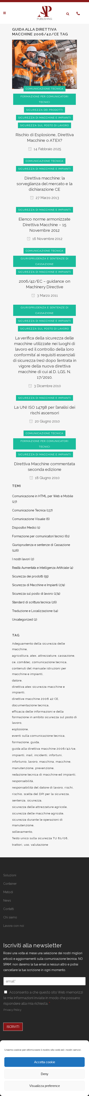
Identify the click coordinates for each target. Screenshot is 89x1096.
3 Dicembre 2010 (47, 386)
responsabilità (22, 781)
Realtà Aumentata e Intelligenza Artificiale (40, 567)
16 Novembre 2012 (47, 239)
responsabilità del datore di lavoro (37, 787)
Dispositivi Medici (24, 527)
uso (26, 844)
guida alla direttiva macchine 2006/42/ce (43, 748)
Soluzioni (9, 875)
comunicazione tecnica (49, 662)
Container (10, 883)
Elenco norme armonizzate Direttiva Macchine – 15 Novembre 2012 (44, 225)
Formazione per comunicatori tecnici (38, 536)
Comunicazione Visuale (28, 519)
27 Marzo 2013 (47, 198)
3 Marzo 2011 (47, 295)
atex (33, 655)
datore (17, 680)
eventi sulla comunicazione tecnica (38, 735)
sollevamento (22, 831)
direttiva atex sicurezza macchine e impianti (38, 689)
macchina (46, 761)
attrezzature (47, 655)
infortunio (19, 761)
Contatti (8, 909)
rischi (69, 787)
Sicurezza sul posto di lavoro (32, 593)
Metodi (8, 892)
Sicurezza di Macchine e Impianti (35, 585)
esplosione (20, 729)
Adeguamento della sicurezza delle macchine (38, 646)
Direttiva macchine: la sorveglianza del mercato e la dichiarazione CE (44, 184)
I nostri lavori (21, 559)
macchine (63, 761)
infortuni (55, 755)
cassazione (66, 655)
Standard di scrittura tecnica (31, 602)
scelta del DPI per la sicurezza (46, 794)
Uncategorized (22, 619)
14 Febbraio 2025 (47, 149)
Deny (44, 1074)
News (7, 900)
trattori (17, 844)
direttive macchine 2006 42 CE (35, 698)
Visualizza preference (44, 1086)
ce (14, 662)
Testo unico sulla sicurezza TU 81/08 (40, 838)
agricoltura (20, 655)
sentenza (18, 800)
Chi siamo (10, 917)
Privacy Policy (12, 1009)
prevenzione (44, 768)
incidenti (40, 755)
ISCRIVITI (13, 1026)
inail (29, 755)
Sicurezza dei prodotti (27, 576)
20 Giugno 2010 (47, 421)
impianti (18, 755)
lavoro (33, 761)
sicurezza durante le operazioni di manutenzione (37, 822)
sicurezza (34, 800)
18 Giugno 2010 (47, 478)
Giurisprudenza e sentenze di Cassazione (41, 545)
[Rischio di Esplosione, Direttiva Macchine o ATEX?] (44, 64)
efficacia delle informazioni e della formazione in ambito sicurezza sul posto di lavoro (44, 717)
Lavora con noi (13, 925)
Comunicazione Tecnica (29, 510)
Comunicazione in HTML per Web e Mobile (42, 496)
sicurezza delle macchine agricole (37, 813)
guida (35, 742)
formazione (20, 742)
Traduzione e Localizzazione (32, 611)
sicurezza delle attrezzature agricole (39, 807)
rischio (17, 794)
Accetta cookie (44, 1062)
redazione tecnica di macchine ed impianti (43, 774)
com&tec (23, 662)
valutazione (39, 844)
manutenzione (22, 768)
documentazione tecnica (30, 705)
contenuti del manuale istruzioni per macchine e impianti (39, 671)
